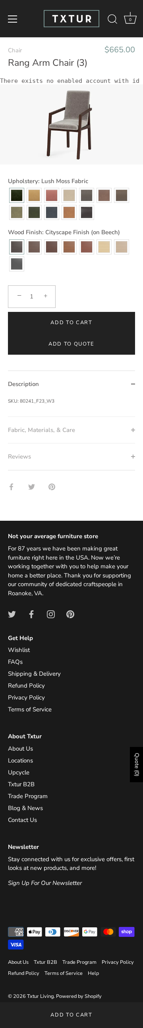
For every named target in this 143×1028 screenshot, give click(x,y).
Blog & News (25, 808)
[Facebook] (31, 614)
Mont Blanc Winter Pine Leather (34, 212)
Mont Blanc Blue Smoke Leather (52, 212)
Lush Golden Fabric (34, 195)
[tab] (71, 407)
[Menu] (12, 19)
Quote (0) (137, 764)
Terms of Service (30, 709)
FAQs (15, 662)
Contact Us (22, 820)
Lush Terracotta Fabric (52, 195)
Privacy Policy (26, 697)
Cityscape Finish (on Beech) (17, 247)
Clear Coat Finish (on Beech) (104, 247)
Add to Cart (71, 1014)
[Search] (112, 20)
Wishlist (19, 650)
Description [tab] (23, 384)
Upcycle (18, 772)
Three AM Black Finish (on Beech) (17, 264)
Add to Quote (71, 344)
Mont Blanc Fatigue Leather (17, 212)
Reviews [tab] (19, 456)
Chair (15, 50)
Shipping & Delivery (34, 674)
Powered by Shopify (79, 996)
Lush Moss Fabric (17, 195)
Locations (20, 760)
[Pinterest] (70, 614)
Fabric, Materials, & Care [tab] (41, 430)
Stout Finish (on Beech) (34, 247)
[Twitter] (12, 614)
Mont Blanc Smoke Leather (69, 195)
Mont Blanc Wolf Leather (87, 195)
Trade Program (28, 796)
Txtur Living (40, 996)
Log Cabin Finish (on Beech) (69, 247)
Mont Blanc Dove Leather (104, 195)
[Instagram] (51, 614)
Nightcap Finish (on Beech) (52, 247)
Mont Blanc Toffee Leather (122, 195)
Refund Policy (26, 686)
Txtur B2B (21, 784)
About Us (20, 749)
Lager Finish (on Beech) (87, 247)
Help (93, 973)
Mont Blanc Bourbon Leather (87, 212)
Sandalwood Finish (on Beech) (122, 247)
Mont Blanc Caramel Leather (69, 212)
